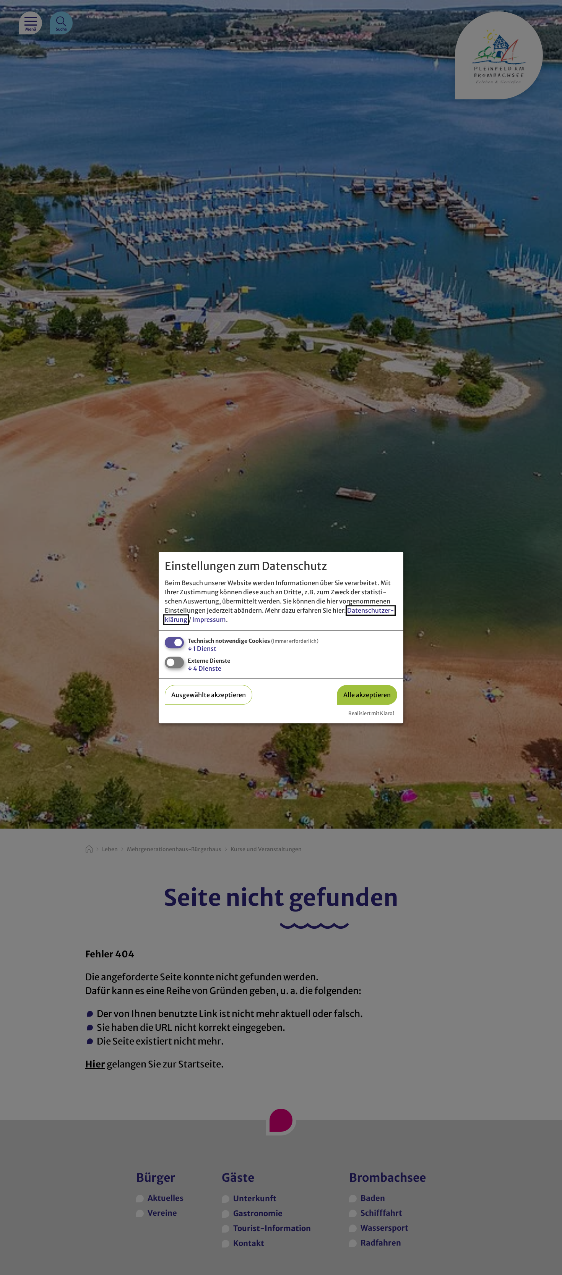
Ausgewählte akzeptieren (208, 695)
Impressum (209, 619)
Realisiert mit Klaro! (371, 713)
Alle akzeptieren (367, 695)
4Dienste (204, 669)
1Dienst (202, 648)
